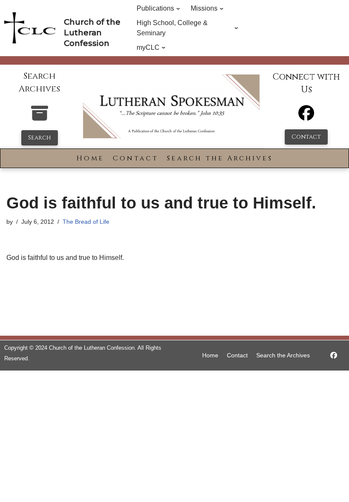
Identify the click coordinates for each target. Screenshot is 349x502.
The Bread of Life (86, 221)
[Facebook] (306, 117)
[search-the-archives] (39, 118)
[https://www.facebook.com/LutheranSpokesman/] (333, 355)
